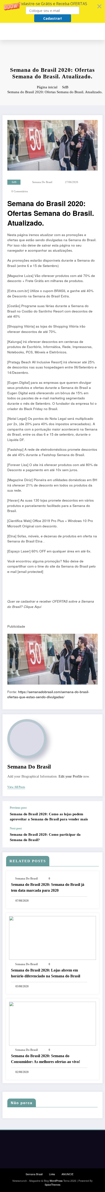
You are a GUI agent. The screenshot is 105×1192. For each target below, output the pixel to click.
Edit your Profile (70, 776)
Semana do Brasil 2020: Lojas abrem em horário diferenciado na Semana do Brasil (45, 973)
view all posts (16, 787)
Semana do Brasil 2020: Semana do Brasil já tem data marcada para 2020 (47, 887)
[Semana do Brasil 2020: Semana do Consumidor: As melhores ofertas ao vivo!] (52, 1023)
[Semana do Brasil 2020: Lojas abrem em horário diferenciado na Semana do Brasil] (52, 937)
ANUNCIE (68, 1174)
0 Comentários (19, 191)
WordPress (56, 1181)
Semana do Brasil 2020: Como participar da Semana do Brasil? (45, 837)
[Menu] (100, 31)
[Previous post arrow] (93, 814)
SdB (14, 182)
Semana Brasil (34, 1174)
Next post (16, 828)
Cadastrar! (52, 18)
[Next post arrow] (93, 837)
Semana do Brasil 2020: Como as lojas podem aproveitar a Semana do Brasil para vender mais (49, 816)
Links (52, 1174)
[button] (52, 11)
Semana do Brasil (42, 182)
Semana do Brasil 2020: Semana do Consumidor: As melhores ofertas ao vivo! (45, 1059)
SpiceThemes (52, 1184)
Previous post (18, 807)
